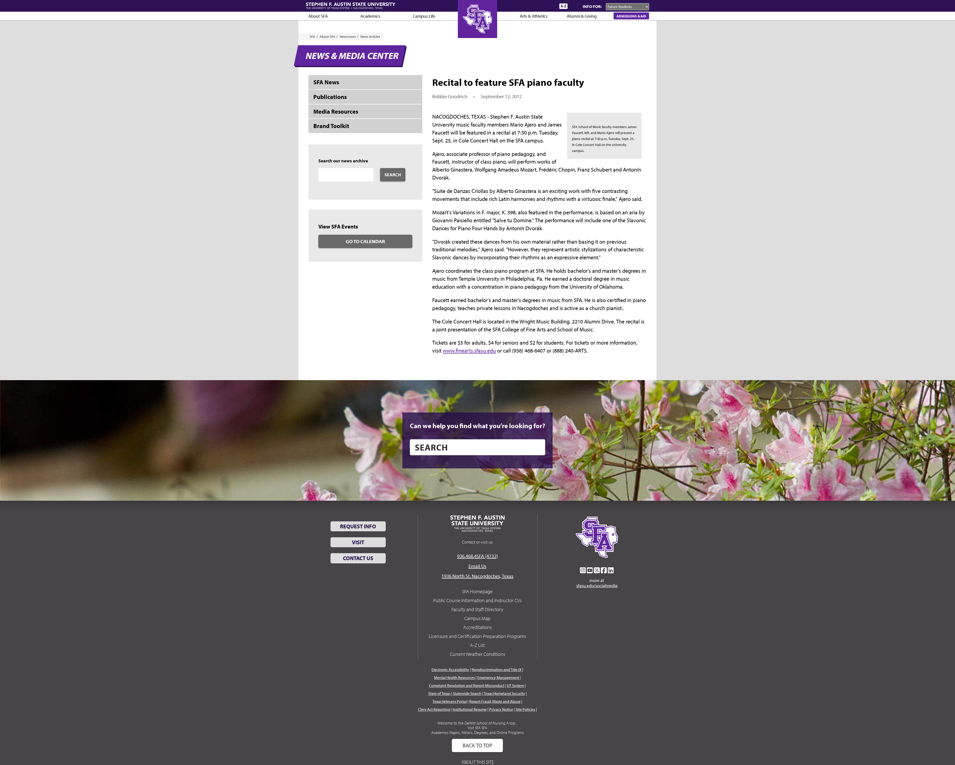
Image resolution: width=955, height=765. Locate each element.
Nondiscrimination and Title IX (497, 669)
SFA (312, 36)
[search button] (538, 447)
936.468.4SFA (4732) (477, 556)
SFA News (326, 82)
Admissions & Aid (631, 16)
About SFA (318, 16)
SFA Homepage (477, 591)
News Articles (370, 36)
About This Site (477, 762)
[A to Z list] (563, 6)
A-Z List (477, 645)
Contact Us (358, 558)
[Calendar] (536, 6)
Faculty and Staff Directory (477, 609)
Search (392, 175)
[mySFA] (549, 6)
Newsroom (348, 36)
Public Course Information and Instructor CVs (477, 600)
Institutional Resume (470, 709)
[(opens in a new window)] (583, 570)
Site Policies (525, 709)
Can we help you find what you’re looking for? (477, 426)
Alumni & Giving (581, 16)
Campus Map (477, 618)
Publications (330, 96)
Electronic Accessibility (450, 669)
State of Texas (439, 693)
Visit (358, 542)
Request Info (358, 526)
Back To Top (477, 745)
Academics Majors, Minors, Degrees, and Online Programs (477, 732)
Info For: (592, 6)
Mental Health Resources (454, 677)
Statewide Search (467, 693)
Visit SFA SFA (477, 727)
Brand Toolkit (331, 126)
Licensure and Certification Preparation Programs (477, 636)
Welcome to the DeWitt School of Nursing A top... (477, 722)
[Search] (574, 6)
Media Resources (335, 111)
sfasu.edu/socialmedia (597, 585)
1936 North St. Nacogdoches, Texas (477, 576)
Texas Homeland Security (504, 693)
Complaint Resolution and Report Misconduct (466, 685)
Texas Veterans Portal (449, 701)
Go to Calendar (365, 241)
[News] (527, 5)
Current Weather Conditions (477, 654)
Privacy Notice (501, 709)
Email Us (477, 566)
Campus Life (424, 16)
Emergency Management (498, 677)
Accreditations (477, 627)
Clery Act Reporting (434, 709)
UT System (515, 685)
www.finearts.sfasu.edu (469, 350)
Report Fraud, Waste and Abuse (495, 701)
